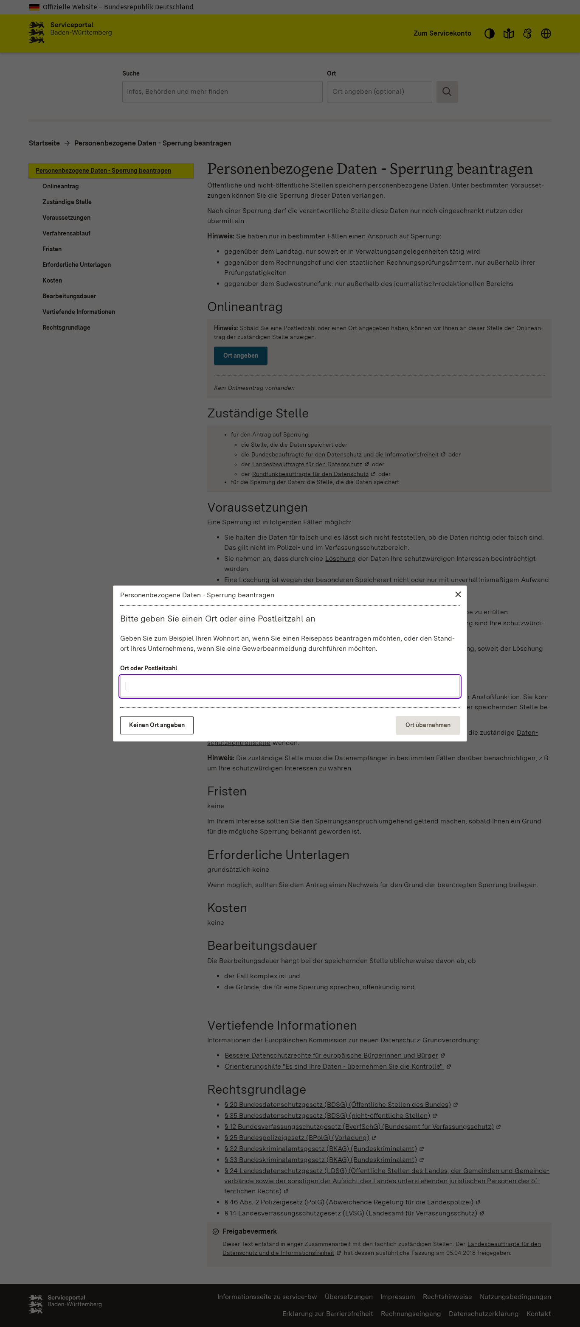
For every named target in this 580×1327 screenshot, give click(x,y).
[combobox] (290, 686)
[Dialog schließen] (458, 594)
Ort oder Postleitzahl (148, 668)
